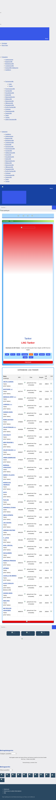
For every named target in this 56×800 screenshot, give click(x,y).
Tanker (7, 115)
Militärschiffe (8, 99)
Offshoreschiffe (9, 103)
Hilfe (5, 793)
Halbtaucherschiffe (10, 152)
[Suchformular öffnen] (14, 197)
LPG (36, 354)
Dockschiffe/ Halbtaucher (11, 67)
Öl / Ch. (13, 354)
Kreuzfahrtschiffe (9, 93)
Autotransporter (9, 59)
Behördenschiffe (9, 63)
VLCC (31, 357)
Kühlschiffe (8, 95)
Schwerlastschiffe (9, 111)
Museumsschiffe (9, 101)
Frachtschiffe (8, 90)
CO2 (18, 354)
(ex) (8, 389)
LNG (31, 354)
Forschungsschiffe (10, 88)
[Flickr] (13, 24)
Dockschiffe (8, 144)
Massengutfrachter (10, 97)
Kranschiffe (8, 154)
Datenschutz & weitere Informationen (12, 791)
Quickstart (4, 43)
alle (7, 354)
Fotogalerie (5, 57)
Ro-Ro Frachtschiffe (10, 107)
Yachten (7, 117)
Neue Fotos (5, 45)
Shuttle (25, 357)
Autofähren (8, 70)
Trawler (11, 86)
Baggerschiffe (8, 61)
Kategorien (4, 131)
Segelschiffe (8, 113)
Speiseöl (42, 354)
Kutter (10, 84)
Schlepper (8, 109)
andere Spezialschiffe (10, 119)
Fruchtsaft (24, 354)
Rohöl (48, 354)
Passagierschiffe (9, 105)
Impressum (6, 789)
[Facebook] (13, 12)
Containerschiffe (9, 65)
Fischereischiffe (9, 81)
